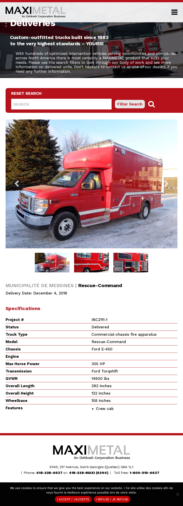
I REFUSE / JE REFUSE (112, 499)
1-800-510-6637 (144, 473)
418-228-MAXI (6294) (88, 473)
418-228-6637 (49, 473)
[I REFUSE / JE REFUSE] (177, 494)
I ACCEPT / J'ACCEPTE (73, 499)
